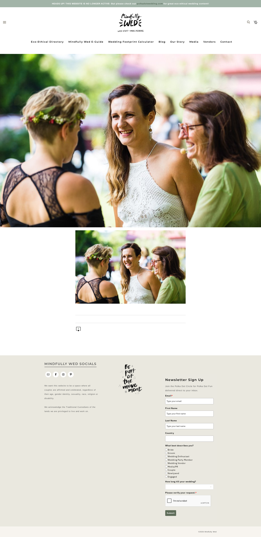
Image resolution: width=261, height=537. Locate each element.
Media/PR (173, 466)
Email (169, 395)
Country (169, 433)
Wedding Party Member (180, 460)
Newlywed (173, 473)
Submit (171, 513)
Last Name (171, 420)
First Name (171, 408)
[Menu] (4, 22)
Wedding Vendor (177, 463)
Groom (171, 453)
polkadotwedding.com (150, 3)
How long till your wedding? (180, 481)
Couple (172, 470)
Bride (171, 449)
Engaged (172, 476)
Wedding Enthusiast (178, 456)
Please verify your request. (181, 492)
